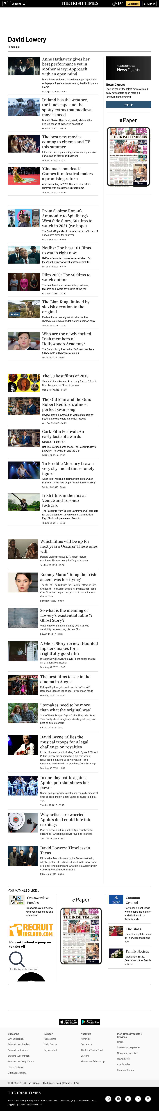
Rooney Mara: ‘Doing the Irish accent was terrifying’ (68, 577)
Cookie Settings (66, 1101)
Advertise (86, 1039)
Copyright (12, 1105)
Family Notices (137, 951)
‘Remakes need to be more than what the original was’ (65, 707)
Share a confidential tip (92, 1061)
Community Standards (85, 1101)
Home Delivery (15, 1067)
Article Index (123, 1064)
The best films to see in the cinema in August (65, 679)
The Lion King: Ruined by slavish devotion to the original (66, 306)
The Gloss (133, 929)
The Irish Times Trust (92, 1050)
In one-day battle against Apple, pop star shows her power (64, 782)
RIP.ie (76, 1083)
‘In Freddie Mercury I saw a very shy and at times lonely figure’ (68, 468)
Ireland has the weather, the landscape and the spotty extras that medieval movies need (67, 107)
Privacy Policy (33, 1101)
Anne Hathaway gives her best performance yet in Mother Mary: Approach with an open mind (66, 66)
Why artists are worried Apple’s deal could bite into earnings (65, 819)
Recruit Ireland (63, 1083)
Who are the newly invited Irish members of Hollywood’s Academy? (66, 338)
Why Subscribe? (16, 1039)
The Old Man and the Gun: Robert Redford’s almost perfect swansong (66, 404)
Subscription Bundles (19, 1044)
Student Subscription (19, 1056)
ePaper (120, 1042)
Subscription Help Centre (21, 1061)
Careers (85, 1056)
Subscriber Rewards (18, 1050)
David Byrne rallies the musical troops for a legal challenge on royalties (64, 741)
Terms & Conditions (16, 1101)
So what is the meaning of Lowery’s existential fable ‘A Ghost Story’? (66, 615)
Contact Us (50, 1039)
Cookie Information (49, 1101)
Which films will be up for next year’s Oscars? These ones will (69, 546)
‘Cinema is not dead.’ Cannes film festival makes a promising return (67, 173)
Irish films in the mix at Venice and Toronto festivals (64, 500)
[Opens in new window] (116, 931)
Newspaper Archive (127, 1053)
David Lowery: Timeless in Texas (65, 850)
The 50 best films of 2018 (65, 375)
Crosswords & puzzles (128, 1047)
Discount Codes (125, 1070)
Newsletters (123, 1059)
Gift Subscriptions (17, 1073)
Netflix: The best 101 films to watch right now (66, 250)
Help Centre (50, 1044)
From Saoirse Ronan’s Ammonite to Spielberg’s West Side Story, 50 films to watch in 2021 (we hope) (67, 218)
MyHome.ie (34, 1083)
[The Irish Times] (79, 3)
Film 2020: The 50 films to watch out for (66, 277)
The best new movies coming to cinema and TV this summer (66, 141)
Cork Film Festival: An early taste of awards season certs (63, 436)
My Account (50, 1050)
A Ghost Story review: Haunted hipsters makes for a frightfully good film (69, 648)
